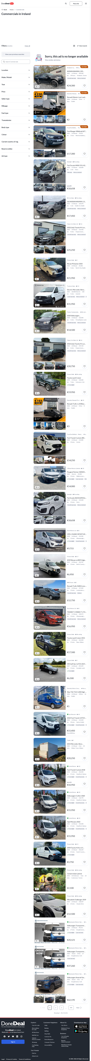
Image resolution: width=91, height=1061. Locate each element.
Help (46, 1025)
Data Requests (49, 1039)
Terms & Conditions (25, 1059)
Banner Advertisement (65, 1041)
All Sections (35, 1032)
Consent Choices (50, 1042)
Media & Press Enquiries (65, 1028)
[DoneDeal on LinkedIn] (17, 1036)
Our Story (64, 1025)
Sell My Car (35, 1035)
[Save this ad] (84, 85)
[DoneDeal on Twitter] (9, 1036)
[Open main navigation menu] (86, 3)
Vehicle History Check (36, 1038)
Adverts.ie (35, 1056)
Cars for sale (35, 1025)
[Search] (4, 62)
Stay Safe (47, 1034)
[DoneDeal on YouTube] (13, 1036)
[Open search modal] (66, 4)
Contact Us (48, 1036)
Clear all (27, 46)
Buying (46, 1028)
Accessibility (48, 1045)
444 (71, 1007)
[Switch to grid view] (74, 46)
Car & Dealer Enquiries (65, 1037)
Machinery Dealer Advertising (66, 1045)
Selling (46, 1031)
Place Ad (76, 3)
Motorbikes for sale (35, 1028)
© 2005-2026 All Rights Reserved (78, 1059)
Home (12, 9)
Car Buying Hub (35, 1045)
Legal (3, 1059)
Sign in (13, 1042)
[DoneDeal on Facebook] (4, 1036)
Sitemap (34, 1042)
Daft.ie (34, 1053)
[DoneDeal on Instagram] (21, 1036)
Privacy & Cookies (11, 1059)
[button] (16, 70)
